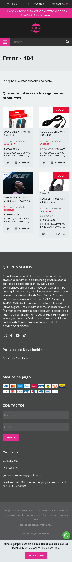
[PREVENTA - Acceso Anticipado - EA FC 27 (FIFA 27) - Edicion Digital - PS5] (8, 229)
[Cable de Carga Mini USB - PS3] (44, 163)
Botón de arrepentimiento (36, 524)
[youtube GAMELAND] (18, 335)
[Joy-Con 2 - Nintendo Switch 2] (8, 163)
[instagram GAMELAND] (5, 335)
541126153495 (10, 461)
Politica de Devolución (16, 358)
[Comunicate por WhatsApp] (66, 535)
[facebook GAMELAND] (11, 335)
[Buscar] (67, 42)
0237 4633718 (11, 468)
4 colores (44, 193)
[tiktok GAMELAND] (24, 335)
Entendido (36, 555)
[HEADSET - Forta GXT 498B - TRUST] (44, 234)
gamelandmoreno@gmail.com (22, 475)
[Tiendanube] (36, 534)
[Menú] (5, 42)
